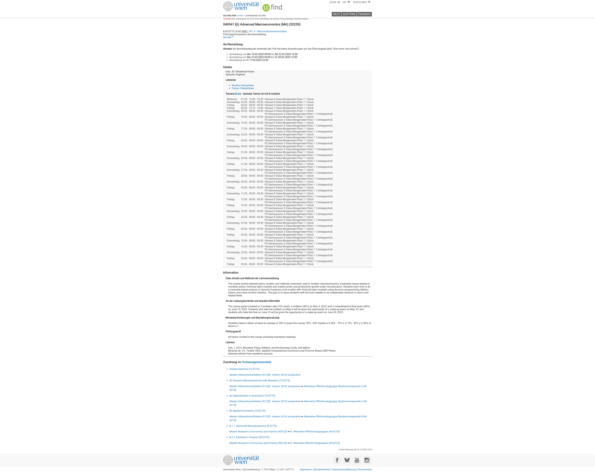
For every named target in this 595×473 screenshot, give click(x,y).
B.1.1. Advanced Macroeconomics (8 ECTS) (253, 425)
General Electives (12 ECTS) (244, 369)
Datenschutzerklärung (344, 469)
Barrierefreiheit (322, 469)
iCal (238, 93)
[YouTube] (357, 460)
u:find (240, 15)
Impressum (306, 469)
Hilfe (336, 14)
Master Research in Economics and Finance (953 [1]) (258, 431)
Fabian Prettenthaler (243, 88)
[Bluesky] (347, 460)
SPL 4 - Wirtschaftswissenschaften (268, 31)
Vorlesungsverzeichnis (256, 362)
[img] (272, 8)
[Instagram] (367, 460)
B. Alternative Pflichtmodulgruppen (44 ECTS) (315, 431)
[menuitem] (346, 2)
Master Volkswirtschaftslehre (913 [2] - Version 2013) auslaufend (264, 374)
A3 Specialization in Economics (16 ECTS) (252, 395)
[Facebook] (337, 460)
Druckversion (365, 469)
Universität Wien (234, 2)
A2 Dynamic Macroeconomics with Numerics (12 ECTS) (259, 380)
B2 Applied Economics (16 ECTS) (247, 410)
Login (332, 2)
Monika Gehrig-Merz (243, 85)
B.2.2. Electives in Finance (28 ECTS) (249, 437)
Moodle (227, 37)
